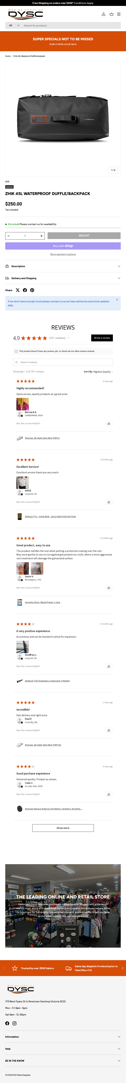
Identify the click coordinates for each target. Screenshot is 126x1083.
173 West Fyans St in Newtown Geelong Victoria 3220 (35, 1001)
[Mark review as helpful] (109, 423)
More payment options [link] (63, 254)
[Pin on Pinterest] (32, 290)
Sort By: (88, 371)
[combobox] (63, 25)
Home (7, 56)
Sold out (84, 235)
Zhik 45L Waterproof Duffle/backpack (29, 56)
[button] (111, 14)
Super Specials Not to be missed (63, 39)
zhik (7, 181)
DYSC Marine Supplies (21, 1075)
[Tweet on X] (17, 290)
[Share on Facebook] (25, 290)
